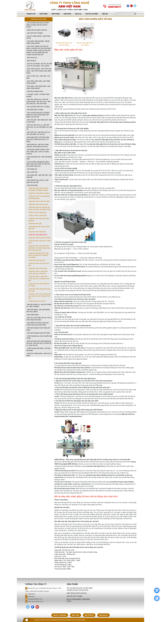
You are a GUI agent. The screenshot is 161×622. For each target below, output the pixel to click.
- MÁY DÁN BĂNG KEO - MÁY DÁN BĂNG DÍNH (39, 158)
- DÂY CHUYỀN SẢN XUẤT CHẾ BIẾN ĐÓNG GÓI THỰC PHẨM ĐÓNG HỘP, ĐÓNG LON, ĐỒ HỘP (37, 115)
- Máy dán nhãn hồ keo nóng (38, 204)
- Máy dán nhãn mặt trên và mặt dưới (39, 242)
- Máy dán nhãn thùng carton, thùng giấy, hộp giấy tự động (38, 189)
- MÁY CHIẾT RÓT (31, 172)
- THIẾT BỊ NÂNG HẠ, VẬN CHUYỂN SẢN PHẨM (39, 337)
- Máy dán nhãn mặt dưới (37, 232)
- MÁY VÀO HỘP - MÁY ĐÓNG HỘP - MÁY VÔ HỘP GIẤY (39, 121)
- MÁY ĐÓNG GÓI (31, 169)
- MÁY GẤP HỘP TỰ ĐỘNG (34, 33)
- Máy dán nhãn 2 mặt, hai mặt (38, 201)
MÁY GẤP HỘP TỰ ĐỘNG (74, 596)
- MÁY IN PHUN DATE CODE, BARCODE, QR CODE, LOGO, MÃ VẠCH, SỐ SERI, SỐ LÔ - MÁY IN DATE (38, 343)
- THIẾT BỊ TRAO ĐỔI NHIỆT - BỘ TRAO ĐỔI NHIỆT (38, 349)
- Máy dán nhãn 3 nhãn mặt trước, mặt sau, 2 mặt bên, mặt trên (38, 278)
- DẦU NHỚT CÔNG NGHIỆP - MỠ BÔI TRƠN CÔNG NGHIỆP (38, 42)
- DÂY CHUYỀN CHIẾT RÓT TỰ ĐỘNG (37, 107)
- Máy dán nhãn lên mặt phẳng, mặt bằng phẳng (39, 197)
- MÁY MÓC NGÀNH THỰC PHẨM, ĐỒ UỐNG (38, 329)
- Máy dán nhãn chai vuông (37, 268)
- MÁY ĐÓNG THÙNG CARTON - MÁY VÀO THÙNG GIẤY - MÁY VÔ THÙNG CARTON (37, 152)
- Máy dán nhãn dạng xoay (37, 212)
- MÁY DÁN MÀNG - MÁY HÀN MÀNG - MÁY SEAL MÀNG (38, 311)
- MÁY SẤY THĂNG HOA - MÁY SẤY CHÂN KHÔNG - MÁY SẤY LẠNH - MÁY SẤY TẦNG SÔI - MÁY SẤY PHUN (38, 101)
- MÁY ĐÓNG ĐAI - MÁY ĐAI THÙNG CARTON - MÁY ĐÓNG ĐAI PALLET (37, 145)
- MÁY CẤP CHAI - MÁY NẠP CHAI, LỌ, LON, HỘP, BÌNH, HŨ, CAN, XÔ (38, 133)
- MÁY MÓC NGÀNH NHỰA (34, 91)
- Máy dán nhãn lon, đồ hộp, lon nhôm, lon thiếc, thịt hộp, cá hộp (39, 208)
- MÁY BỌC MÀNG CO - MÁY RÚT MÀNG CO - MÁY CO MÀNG (38, 306)
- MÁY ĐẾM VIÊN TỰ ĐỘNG (34, 110)
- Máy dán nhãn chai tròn (36, 301)
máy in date (75, 615)
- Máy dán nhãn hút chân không (39, 238)
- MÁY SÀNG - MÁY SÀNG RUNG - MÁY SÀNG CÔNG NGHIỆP (38, 87)
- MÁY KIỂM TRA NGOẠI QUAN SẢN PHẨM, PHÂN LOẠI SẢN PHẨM (37, 324)
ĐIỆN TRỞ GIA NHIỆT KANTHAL (77, 593)
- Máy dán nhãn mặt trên (36, 260)
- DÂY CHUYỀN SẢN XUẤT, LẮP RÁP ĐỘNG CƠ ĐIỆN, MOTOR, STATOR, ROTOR (37, 25)
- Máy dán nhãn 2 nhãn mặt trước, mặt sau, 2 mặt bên (37, 272)
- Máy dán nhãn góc (35, 223)
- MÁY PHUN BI (31, 61)
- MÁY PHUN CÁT (31, 58)
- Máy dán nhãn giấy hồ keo (37, 235)
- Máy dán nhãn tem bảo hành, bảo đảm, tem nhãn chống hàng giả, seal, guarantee (39, 248)
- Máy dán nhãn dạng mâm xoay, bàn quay (39, 290)
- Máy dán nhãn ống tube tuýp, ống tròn (38, 219)
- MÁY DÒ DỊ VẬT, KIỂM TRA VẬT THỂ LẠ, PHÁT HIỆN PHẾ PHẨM (39, 319)
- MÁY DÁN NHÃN (32, 185)
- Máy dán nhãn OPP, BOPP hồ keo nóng (38, 285)
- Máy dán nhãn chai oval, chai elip (38, 264)
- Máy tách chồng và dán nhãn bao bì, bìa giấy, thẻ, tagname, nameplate (38, 255)
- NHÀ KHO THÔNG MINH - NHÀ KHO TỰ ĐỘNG (39, 354)
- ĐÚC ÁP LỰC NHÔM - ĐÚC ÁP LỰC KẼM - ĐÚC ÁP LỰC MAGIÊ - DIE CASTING (39, 65)
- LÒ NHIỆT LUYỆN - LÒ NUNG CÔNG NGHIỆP (37, 95)
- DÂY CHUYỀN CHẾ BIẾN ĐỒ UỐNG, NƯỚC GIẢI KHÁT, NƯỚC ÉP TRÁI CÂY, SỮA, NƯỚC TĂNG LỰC (38, 164)
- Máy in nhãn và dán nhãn (37, 215)
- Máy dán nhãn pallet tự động (38, 193)
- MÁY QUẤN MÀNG (32, 315)
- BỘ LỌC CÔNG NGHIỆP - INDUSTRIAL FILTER (38, 37)
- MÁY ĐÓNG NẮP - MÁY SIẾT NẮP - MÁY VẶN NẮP (39, 176)
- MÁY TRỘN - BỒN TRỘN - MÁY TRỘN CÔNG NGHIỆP (38, 82)
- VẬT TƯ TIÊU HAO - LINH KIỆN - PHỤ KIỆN (38, 77)
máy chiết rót (89, 615)
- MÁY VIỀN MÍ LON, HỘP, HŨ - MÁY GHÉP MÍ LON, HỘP (37, 181)
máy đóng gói (103, 615)
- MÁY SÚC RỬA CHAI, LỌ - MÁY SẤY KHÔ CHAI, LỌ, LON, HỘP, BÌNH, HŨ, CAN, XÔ (39, 127)
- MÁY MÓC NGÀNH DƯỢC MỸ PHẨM (38, 333)
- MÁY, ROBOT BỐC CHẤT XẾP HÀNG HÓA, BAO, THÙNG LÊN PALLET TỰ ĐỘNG (37, 139)
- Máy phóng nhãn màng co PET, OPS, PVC (39, 228)
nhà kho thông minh (59, 615)
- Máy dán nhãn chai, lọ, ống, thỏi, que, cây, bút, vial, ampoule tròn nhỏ (39, 296)
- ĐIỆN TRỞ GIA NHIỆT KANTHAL (36, 30)
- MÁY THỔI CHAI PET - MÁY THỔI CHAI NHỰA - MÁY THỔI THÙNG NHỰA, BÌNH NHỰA (38, 71)
